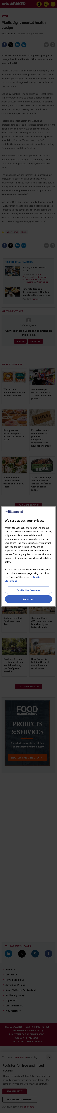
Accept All (28, 599)
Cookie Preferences (28, 590)
